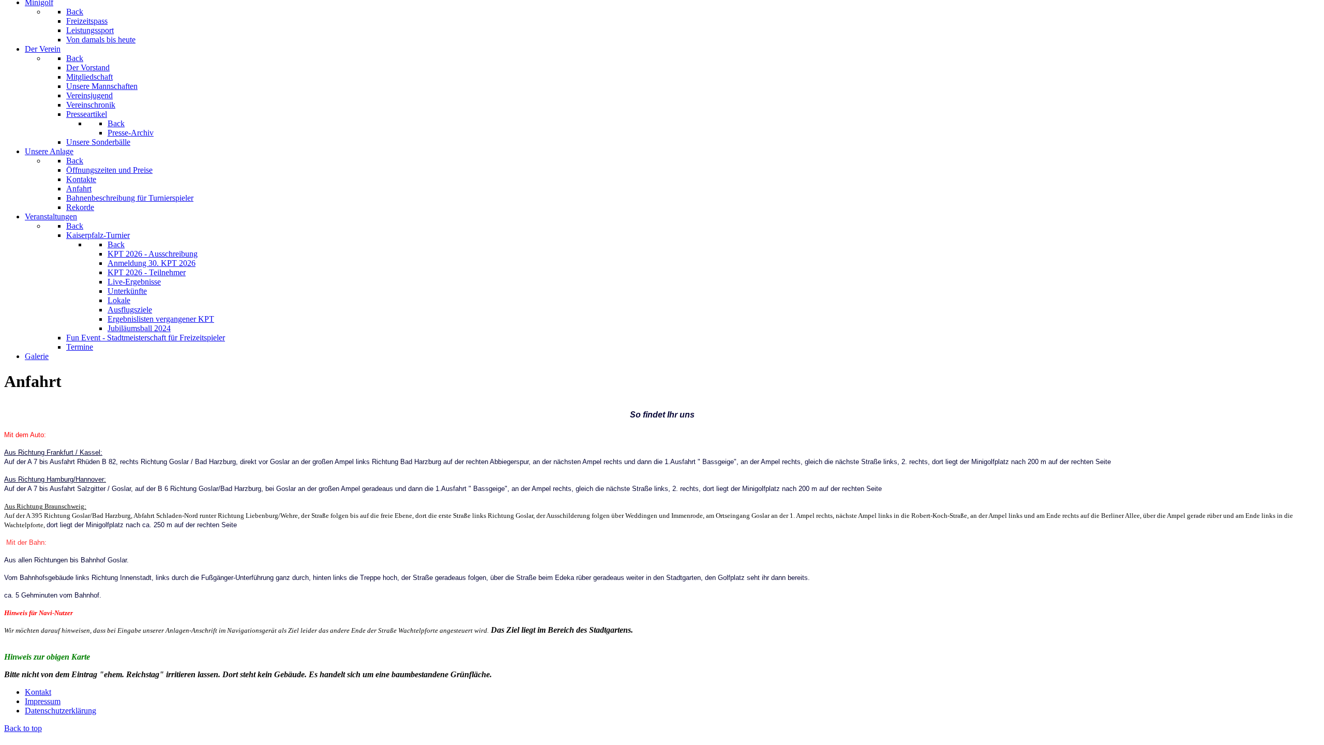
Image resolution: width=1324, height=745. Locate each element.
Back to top (23, 728)
